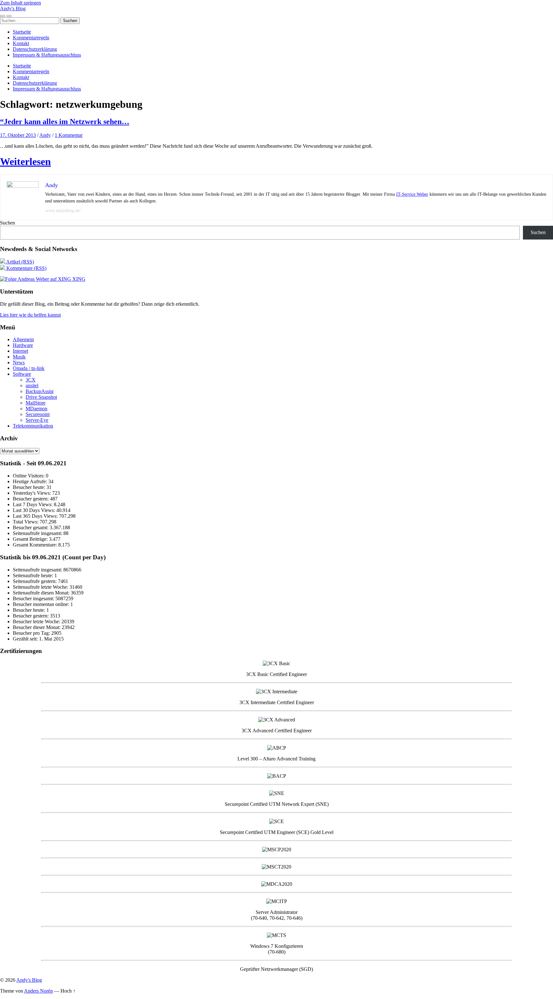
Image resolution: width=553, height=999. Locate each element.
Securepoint (38, 414)
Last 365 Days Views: (36, 516)
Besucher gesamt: (31, 527)
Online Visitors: (29, 475)
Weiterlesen (25, 161)
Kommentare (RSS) (25, 268)
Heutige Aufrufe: (30, 481)
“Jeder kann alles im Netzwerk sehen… (64, 121)
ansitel (32, 385)
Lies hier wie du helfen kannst (30, 315)
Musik (19, 356)
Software (22, 374)
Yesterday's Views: (32, 493)
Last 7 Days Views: (33, 504)
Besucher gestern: (31, 498)
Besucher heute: (29, 487)
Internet (20, 351)
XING (78, 279)
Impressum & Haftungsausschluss (47, 55)
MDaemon (36, 408)
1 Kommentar (69, 135)
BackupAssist (39, 391)
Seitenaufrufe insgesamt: (38, 533)
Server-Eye (37, 420)
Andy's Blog (13, 8)
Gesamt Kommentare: (35, 544)
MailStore (35, 402)
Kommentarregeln (31, 37)
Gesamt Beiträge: (31, 539)
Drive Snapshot (41, 397)
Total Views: (26, 521)
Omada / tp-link (28, 368)
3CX (31, 379)
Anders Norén (38, 991)
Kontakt (21, 43)
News (19, 362)
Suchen (7, 222)
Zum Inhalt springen (20, 2)
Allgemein (23, 339)
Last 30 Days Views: (34, 510)
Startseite (22, 32)
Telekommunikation (33, 426)
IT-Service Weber (412, 194)
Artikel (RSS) (19, 261)
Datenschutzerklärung (35, 49)
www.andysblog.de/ (63, 210)
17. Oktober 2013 (18, 135)
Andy (45, 135)
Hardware (23, 345)
